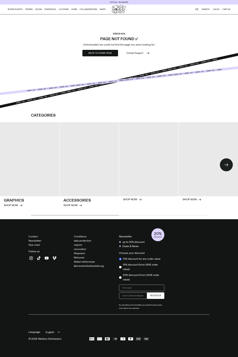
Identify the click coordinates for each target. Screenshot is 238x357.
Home (74, 9)
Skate (103, 9)
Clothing (64, 9)
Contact (33, 236)
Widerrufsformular (84, 262)
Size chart (34, 245)
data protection (82, 241)
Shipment (79, 253)
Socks (38, 9)
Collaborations (88, 9)
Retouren (79, 257)
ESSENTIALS (50, 9)
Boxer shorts (15, 9)
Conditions (80, 236)
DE (196, 9)
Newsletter (34, 241)
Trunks (29, 9)
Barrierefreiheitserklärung (89, 266)
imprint (78, 245)
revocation (80, 249)
